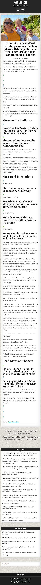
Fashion (26, 58)
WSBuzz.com (20, 2)
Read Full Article (13, 422)
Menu (22, 10)
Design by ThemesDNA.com (20, 582)
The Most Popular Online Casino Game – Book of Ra (19, 538)
